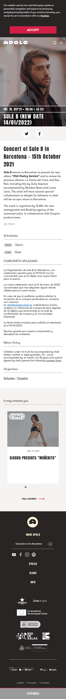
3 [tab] (33, 487)
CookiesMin (45, 683)
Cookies (45, 15)
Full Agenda (29, 499)
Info (33, 582)
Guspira (22, 378)
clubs (33, 573)
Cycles (33, 564)
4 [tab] (37, 487)
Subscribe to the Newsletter (29, 544)
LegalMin (20, 683)
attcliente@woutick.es (19, 304)
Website (11, 224)
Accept (33, 30)
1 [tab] (26, 487)
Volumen (9, 378)
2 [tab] (29, 487)
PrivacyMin (31, 683)
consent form (53, 360)
